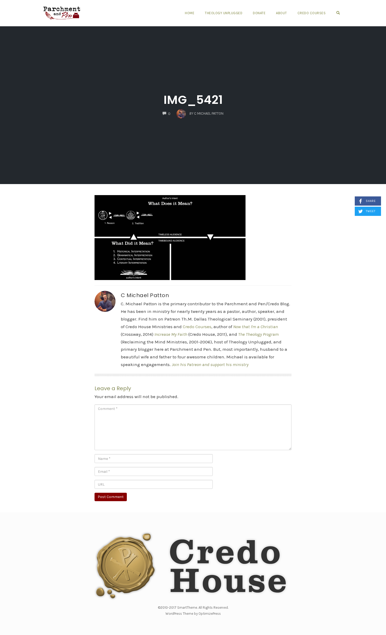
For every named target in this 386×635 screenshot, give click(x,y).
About (281, 13)
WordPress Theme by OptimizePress (193, 614)
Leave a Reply (113, 388)
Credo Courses (312, 13)
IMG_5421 (193, 100)
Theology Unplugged (223, 13)
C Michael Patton (145, 295)
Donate (259, 13)
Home (189, 13)
